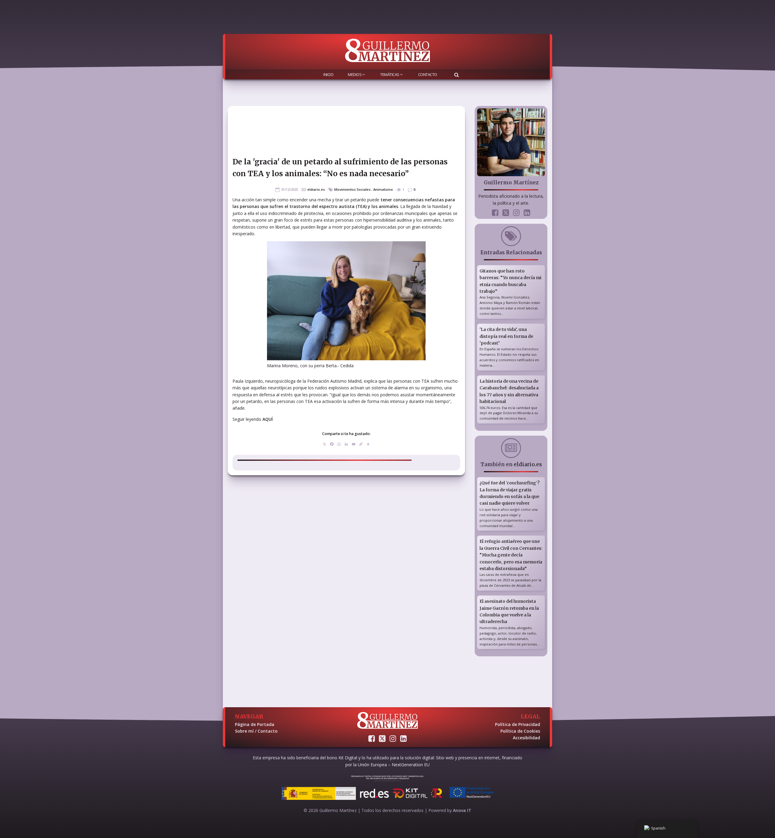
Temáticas (389, 74)
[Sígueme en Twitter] (506, 212)
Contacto (427, 74)
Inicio (328, 74)
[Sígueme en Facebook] (495, 212)
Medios (354, 74)
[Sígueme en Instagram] (516, 212)
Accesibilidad (526, 738)
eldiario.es (316, 189)
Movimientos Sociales (352, 189)
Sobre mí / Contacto (256, 731)
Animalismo (383, 189)
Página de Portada (254, 724)
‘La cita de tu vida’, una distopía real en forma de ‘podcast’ (506, 336)
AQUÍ (267, 419)
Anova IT (462, 810)
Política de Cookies (520, 731)
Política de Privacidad (517, 724)
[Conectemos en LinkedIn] (527, 212)
